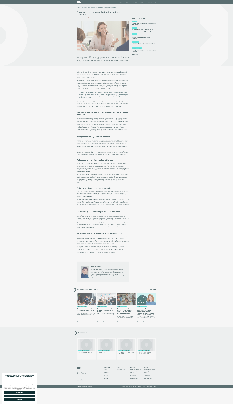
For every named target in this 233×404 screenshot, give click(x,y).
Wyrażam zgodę (19, 392)
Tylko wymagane (19, 395)
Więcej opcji (19, 399)
